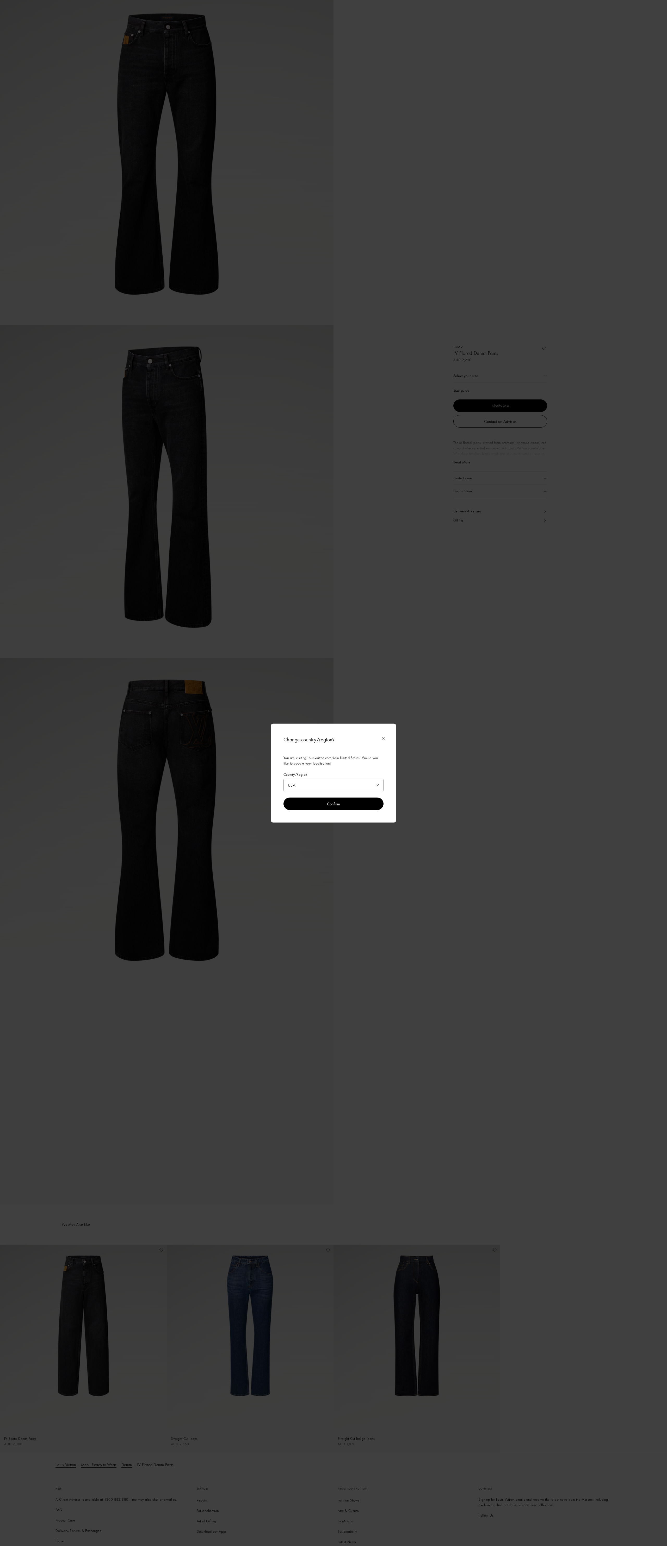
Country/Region (295, 774)
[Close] (383, 738)
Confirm (333, 803)
